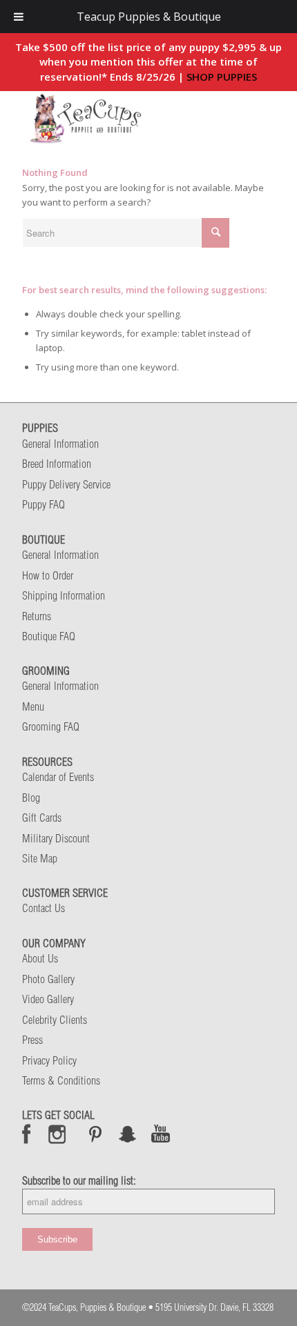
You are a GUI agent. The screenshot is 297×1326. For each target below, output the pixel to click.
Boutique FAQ (48, 636)
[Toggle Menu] (18, 16)
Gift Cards (41, 817)
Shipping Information (63, 595)
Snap (128, 1133)
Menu (33, 706)
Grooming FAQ (50, 726)
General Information (60, 444)
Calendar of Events (58, 777)
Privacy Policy (49, 1060)
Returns (36, 616)
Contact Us (43, 908)
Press (32, 1040)
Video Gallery (48, 999)
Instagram (57, 1133)
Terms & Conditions (61, 1080)
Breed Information (56, 464)
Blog (31, 797)
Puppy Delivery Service (66, 484)
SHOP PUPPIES (221, 76)
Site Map (39, 858)
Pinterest (95, 1133)
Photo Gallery (48, 979)
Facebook (26, 1133)
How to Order (47, 575)
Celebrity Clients (54, 1020)
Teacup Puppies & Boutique (149, 16)
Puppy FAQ (43, 504)
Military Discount (56, 838)
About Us (40, 958)
